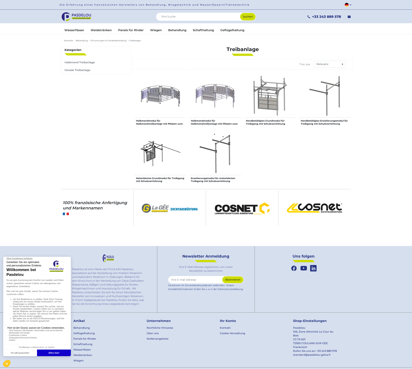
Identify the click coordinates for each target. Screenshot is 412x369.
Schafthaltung (82, 344)
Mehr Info (160, 99)
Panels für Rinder (84, 338)
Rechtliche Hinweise (160, 327)
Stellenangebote (158, 338)
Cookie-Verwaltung (232, 333)
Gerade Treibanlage (77, 70)
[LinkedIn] (313, 268)
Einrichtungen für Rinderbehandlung (108, 40)
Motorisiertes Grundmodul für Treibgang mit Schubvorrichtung (160, 180)
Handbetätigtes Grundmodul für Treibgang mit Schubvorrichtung (265, 122)
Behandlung (82, 40)
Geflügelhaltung (84, 333)
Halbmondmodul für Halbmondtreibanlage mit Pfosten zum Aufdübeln (159, 123)
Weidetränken (82, 355)
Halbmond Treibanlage (80, 62)
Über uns (153, 333)
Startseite (68, 40)
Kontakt (225, 327)
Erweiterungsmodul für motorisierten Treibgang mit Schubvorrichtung (213, 180)
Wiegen (78, 360)
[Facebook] (294, 268)
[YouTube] (303, 268)
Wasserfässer (82, 349)
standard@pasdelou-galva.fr (312, 354)
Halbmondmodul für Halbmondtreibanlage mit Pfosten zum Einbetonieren (214, 123)
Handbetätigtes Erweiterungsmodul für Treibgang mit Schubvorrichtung (324, 122)
